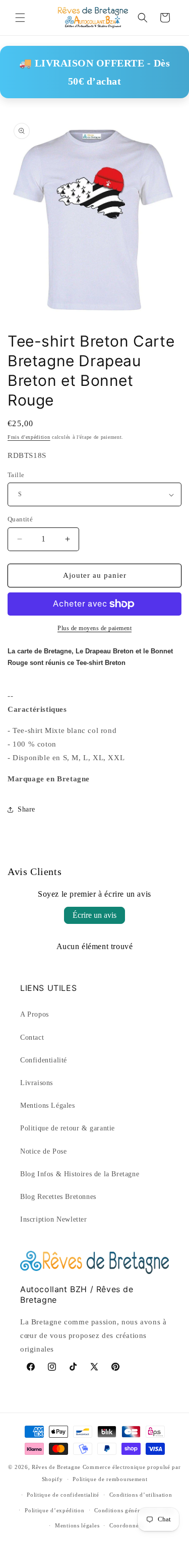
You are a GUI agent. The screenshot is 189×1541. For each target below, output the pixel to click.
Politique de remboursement (110, 1479)
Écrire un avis (94, 915)
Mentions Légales (47, 1105)
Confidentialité (43, 1060)
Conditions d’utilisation (140, 1495)
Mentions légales (77, 1525)
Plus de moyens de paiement (94, 628)
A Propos (34, 1014)
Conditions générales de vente (134, 1510)
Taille (16, 475)
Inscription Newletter (53, 1219)
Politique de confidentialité (63, 1495)
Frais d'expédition (29, 437)
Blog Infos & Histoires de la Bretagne (79, 1174)
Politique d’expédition (54, 1510)
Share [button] (26, 809)
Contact (32, 1037)
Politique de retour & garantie (67, 1128)
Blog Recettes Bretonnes (58, 1196)
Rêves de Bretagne (56, 1467)
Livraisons (36, 1083)
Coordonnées (126, 1525)
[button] (20, 18)
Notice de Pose (43, 1151)
